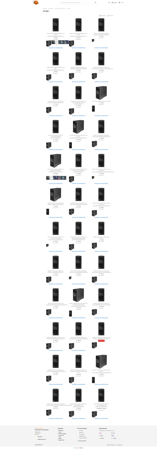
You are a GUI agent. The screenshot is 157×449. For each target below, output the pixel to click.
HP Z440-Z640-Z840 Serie (60, 8)
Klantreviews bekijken (82, 440)
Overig (59, 436)
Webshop (45, 8)
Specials (59, 438)
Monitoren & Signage (62, 433)
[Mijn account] (109, 2)
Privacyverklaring (119, 444)
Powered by (78, 447)
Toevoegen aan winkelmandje (55, 47)
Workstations (51, 8)
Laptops (59, 432)
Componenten (61, 435)
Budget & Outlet (61, 440)
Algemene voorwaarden (111, 444)
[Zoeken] (95, 2)
